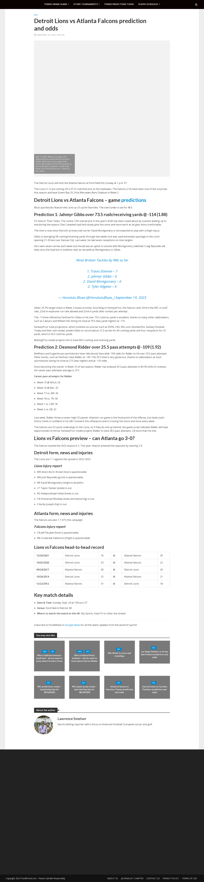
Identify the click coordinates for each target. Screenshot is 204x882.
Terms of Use (189, 878)
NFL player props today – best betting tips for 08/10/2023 (84, 689)
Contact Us (153, 878)
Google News (72, 625)
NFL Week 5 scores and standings (119, 654)
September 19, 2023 (130, 297)
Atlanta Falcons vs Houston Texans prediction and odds (119, 689)
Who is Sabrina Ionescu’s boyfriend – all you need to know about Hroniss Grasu (49, 658)
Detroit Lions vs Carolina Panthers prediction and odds (154, 689)
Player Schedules (148, 4)
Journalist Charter (132, 878)
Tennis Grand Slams (55, 4)
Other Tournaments (85, 4)
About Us (112, 878)
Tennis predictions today (119, 4)
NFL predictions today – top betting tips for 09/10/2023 (49, 689)
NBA (45, 651)
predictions (133, 200)
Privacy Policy (171, 878)
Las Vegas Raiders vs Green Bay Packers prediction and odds (154, 654)
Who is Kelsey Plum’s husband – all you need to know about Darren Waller (84, 658)
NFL (36, 14)
